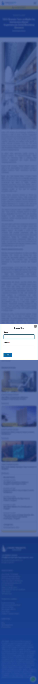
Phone (7, 342)
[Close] (35, 326)
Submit (7, 355)
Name (6, 332)
